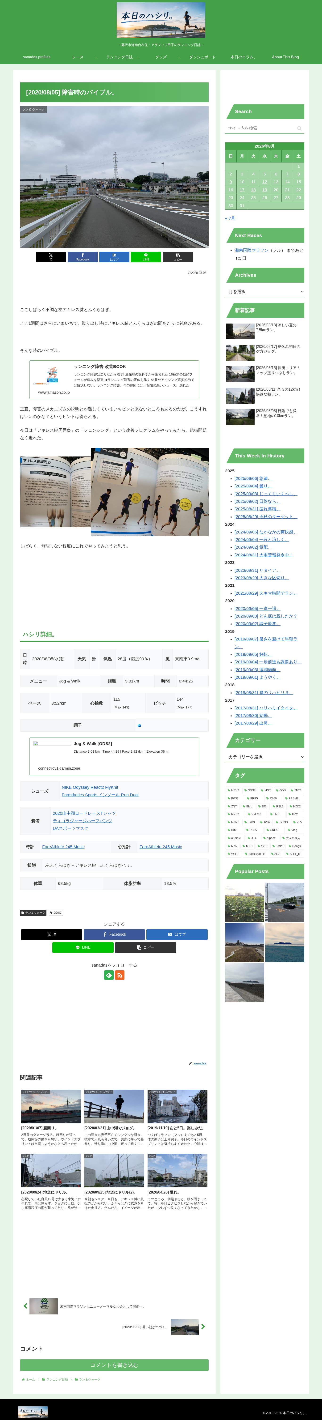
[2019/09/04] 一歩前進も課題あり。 (268, 662)
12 (264, 181)
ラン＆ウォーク (35, 912)
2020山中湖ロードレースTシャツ (84, 813)
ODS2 (58, 912)
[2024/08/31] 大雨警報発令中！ (264, 555)
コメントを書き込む (114, 1365)
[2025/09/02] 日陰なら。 (258, 501)
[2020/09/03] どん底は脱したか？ (266, 616)
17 (242, 190)
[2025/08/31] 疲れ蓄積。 (258, 509)
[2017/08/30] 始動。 (253, 715)
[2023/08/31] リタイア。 (258, 570)
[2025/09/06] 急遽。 (253, 478)
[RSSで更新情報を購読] (119, 975)
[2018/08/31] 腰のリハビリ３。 (264, 692)
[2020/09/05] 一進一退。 (258, 608)
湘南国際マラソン (251, 250)
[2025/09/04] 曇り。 (253, 486)
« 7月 (230, 218)
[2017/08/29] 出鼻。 (253, 723)
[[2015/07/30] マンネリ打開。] (244, 902)
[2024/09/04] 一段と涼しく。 (262, 539)
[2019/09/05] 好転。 (253, 654)
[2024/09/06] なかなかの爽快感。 (266, 532)
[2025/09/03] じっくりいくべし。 (266, 493)
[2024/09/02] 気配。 (253, 547)
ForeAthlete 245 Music (63, 846)
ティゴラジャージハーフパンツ (82, 821)
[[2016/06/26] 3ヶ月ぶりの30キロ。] (284, 942)
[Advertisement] (114, 289)
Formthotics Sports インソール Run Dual (100, 795)
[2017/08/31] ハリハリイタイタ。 (266, 708)
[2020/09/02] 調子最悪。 (258, 623)
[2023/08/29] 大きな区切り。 (262, 578)
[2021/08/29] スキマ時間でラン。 (266, 593)
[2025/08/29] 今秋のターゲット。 (266, 516)
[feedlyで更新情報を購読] (109, 975)
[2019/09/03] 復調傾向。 (258, 669)
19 (264, 190)
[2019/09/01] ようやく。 (258, 677)
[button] (178, 257)
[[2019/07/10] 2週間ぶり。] (284, 902)
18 (253, 190)
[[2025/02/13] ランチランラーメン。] (244, 942)
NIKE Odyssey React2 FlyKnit (90, 787)
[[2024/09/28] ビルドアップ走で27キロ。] (244, 982)
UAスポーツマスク (70, 828)
